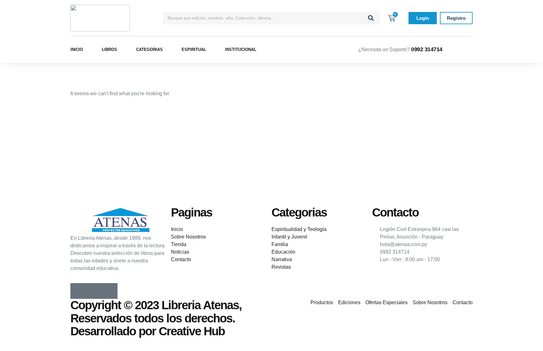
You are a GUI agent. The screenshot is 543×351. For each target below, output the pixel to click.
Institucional (240, 49)
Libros (109, 49)
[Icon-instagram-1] (94, 291)
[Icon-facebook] (78, 291)
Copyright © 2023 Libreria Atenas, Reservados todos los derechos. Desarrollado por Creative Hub (156, 318)
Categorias (149, 49)
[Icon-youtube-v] (110, 291)
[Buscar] (370, 18)
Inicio (76, 49)
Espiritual (194, 49)
